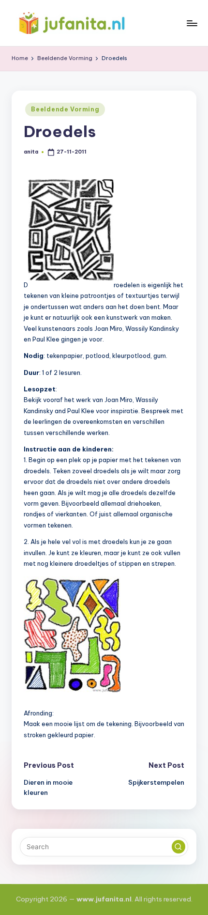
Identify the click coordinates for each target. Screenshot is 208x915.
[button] (178, 846)
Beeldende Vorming (65, 109)
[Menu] (191, 23)
